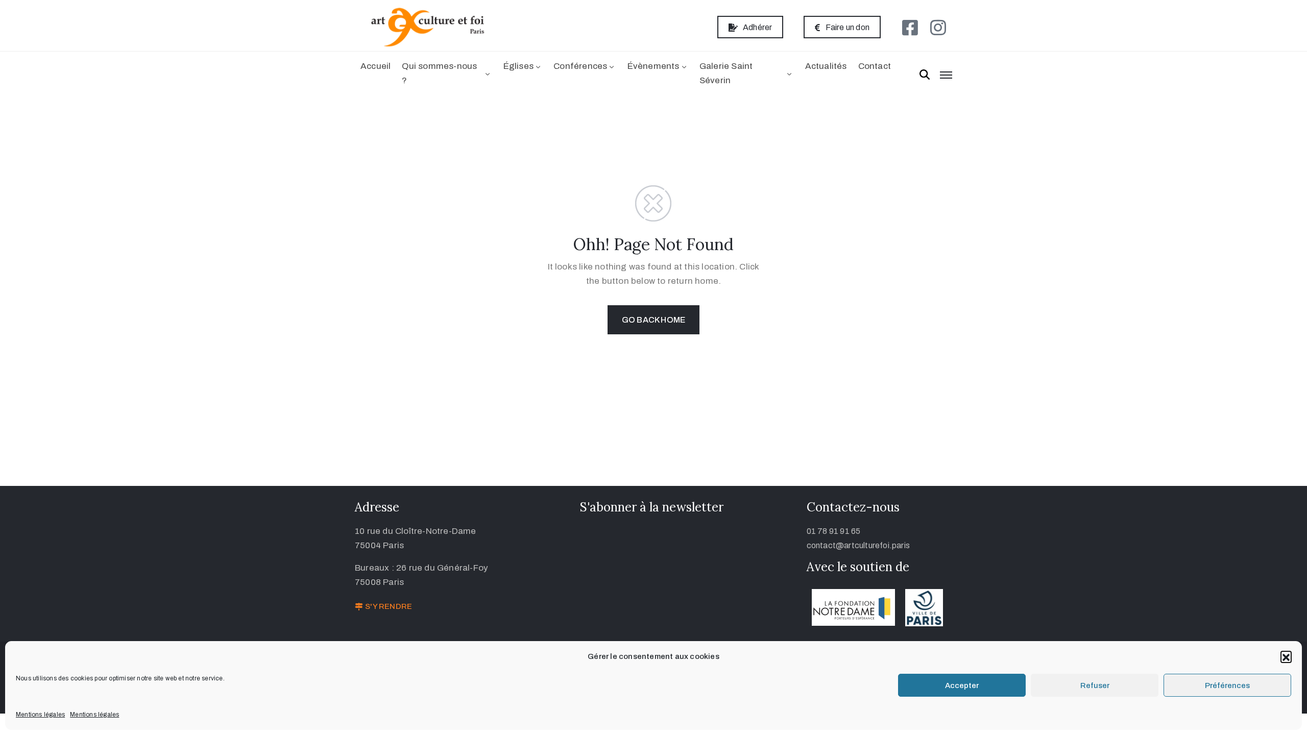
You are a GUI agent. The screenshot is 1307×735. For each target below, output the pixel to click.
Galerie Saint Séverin (726, 73)
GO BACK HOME (653, 319)
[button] (1286, 656)
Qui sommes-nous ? (439, 73)
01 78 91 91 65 (834, 531)
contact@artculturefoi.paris (858, 545)
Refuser (1094, 685)
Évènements (653, 66)
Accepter (962, 685)
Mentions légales (40, 714)
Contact (874, 66)
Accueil (375, 66)
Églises (518, 66)
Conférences (580, 66)
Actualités (826, 66)
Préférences (1227, 685)
